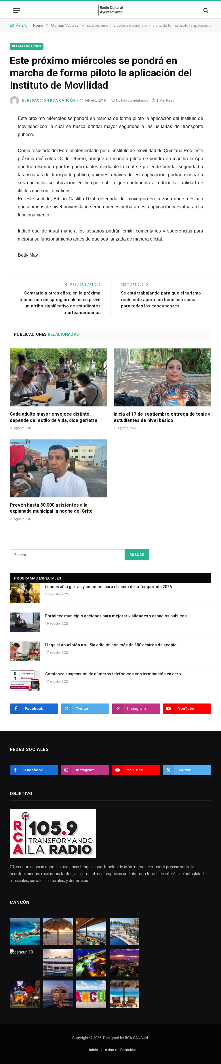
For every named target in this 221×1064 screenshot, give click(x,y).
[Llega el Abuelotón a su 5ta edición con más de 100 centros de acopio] (25, 651)
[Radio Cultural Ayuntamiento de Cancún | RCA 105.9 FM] (110, 10)
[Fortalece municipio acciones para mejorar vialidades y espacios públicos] (25, 622)
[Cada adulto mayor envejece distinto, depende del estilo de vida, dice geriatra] (58, 377)
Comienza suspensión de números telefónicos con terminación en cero (113, 674)
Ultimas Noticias (26, 46)
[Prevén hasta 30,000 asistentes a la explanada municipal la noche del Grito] (58, 468)
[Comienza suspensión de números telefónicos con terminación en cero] (25, 680)
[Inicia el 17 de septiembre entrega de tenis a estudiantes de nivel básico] (162, 377)
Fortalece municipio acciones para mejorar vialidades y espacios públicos (116, 616)
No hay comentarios (132, 100)
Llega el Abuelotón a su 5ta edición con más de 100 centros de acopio (111, 645)
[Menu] (16, 10)
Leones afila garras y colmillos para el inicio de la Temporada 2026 (108, 586)
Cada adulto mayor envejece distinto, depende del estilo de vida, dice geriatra (53, 417)
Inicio (93, 1050)
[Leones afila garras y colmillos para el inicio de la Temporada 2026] (25, 593)
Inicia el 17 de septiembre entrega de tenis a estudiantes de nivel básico (162, 417)
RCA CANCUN (136, 1038)
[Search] (205, 10)
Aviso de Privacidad (121, 1050)
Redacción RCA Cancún (51, 100)
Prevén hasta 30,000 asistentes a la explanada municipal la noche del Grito (51, 508)
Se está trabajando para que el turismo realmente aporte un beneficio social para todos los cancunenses (161, 299)
